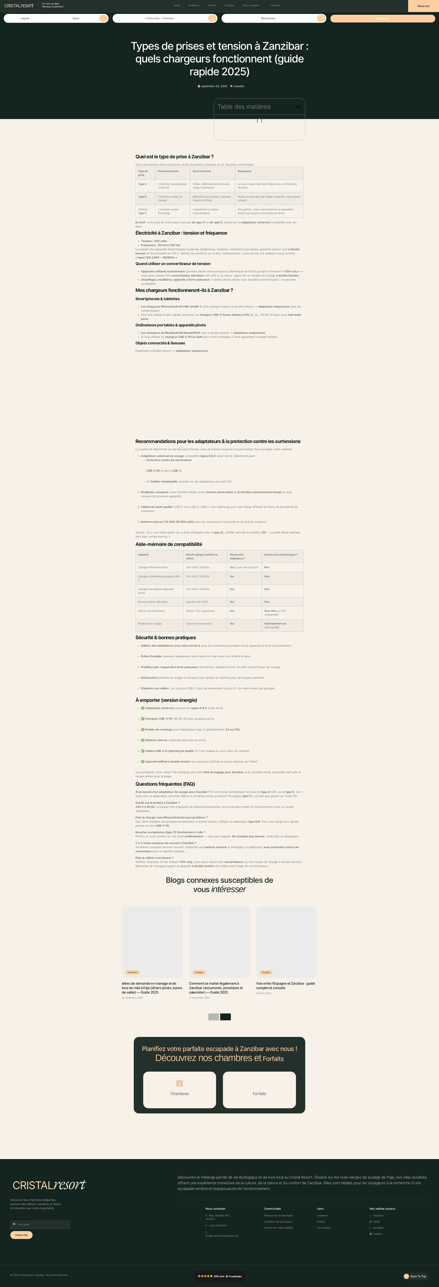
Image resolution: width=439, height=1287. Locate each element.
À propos (229, 5)
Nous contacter (251, 5)
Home (177, 5)
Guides (199, 972)
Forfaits (212, 5)
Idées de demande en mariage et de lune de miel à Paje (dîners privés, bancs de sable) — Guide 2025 (152, 987)
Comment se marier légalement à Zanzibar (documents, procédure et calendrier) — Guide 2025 (216, 987)
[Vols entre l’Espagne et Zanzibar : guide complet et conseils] (286, 942)
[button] (299, 107)
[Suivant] (225, 1016)
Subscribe (21, 1235)
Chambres (193, 5)
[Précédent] (213, 1016)
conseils (239, 86)
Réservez (424, 6)
